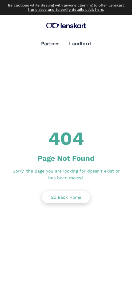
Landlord (80, 44)
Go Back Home (66, 197)
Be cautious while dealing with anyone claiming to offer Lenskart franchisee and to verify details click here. (66, 7)
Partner (50, 44)
